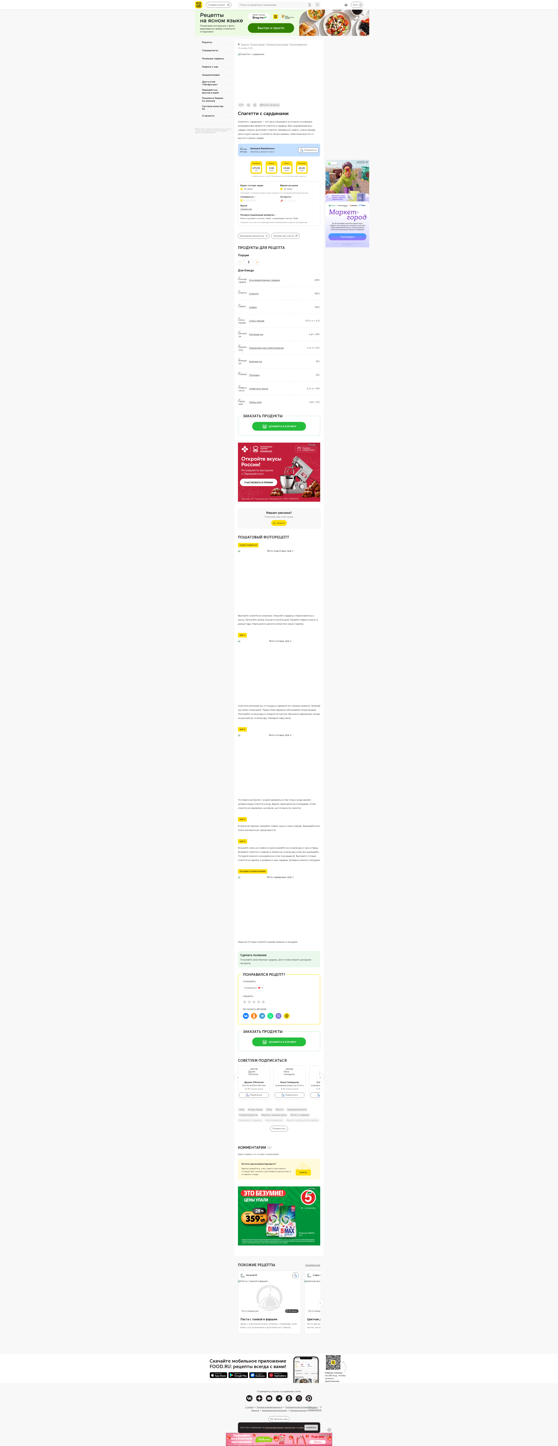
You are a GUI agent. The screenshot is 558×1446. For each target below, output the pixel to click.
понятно (311, 1428)
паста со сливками (300, 1115)
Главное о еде (210, 66)
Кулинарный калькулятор (252, 236)
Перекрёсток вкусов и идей (210, 91)
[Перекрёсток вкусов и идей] (229, 91)
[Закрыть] (321, 1407)
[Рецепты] (229, 42)
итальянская (246, 209)
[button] (237, 1077)
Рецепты (207, 42)
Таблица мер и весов (283, 236)
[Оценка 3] (254, 1002)
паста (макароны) (274, 1120)
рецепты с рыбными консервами (302, 1120)
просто (279, 1109)
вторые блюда (255, 1109)
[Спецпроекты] (229, 50)
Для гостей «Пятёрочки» (210, 83)
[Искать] (317, 5)
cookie (300, 1427)
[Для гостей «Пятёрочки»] (229, 83)
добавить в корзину (282, 426)
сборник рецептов (248, 1115)
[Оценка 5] (263, 1002)
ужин (241, 1109)
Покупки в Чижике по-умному (212, 99)
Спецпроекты (210, 50)
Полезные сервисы (213, 58)
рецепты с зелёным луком (274, 1115)
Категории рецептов (298, 1410)
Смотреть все (312, 1265)
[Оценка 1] (244, 1002)
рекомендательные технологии (280, 1427)
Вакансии (255, 1410)
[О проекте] (229, 116)
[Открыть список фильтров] (309, 5)
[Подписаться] (295, 1275)
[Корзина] (346, 5)
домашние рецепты (296, 1109)
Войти (303, 1173)
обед (269, 1109)
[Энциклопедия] (229, 75)
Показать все (279, 1128)
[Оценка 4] (258, 1002)
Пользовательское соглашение (297, 1407)
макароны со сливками (250, 1120)
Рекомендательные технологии (274, 1410)
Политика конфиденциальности (269, 1407)
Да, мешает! (279, 523)
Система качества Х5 (212, 107)
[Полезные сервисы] (229, 58)
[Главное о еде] (229, 67)
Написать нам (281, 1419)
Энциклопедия (211, 75)
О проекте (208, 115)
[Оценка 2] (249, 1002)
